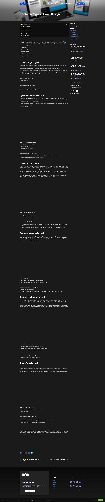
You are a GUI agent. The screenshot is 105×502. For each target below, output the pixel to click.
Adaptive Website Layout (26, 31)
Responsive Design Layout (26, 33)
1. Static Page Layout (25, 26)
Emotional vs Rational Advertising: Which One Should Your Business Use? (78, 66)
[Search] (73, 4)
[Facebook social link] (21, 453)
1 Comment (80, 51)
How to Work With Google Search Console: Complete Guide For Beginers (77, 84)
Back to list (44, 459)
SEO (72, 40)
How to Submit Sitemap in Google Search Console (77, 58)
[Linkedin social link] (29, 453)
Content (73, 32)
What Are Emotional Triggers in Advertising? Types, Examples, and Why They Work (78, 48)
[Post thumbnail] (78, 54)
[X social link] (23, 453)
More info (95, 500)
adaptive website (25, 236)
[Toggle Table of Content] (66, 24)
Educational (73, 36)
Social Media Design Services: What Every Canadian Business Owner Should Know (78, 75)
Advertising (73, 30)
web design (43, 41)
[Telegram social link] (32, 453)
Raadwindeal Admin (30, 16)
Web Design (22, 11)
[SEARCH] (84, 26)
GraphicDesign (74, 38)
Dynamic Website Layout (26, 28)
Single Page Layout (25, 35)
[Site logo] (24, 3)
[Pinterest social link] (26, 453)
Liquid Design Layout (25, 30)
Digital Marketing (74, 34)
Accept (100, 500)
